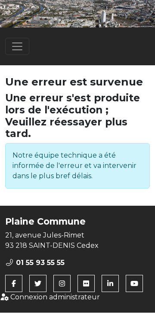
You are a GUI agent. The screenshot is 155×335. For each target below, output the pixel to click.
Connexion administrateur (54, 297)
